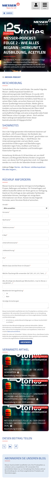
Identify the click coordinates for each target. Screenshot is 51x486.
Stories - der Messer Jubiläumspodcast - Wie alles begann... (24, 168)
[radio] (25, 294)
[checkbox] (25, 295)
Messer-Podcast (13, 77)
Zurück (9, 13)
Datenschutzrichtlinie (13, 332)
